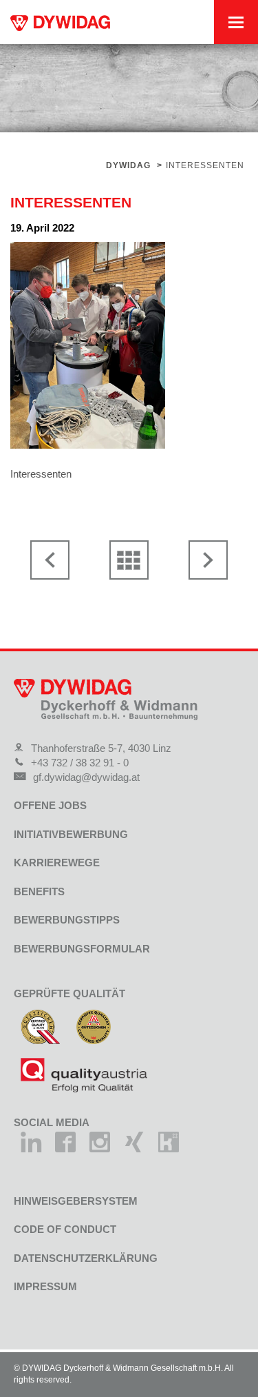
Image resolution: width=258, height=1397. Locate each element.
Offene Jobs (50, 805)
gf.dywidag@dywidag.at (86, 777)
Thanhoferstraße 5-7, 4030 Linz (101, 748)
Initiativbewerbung (71, 834)
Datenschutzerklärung (86, 1258)
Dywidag (128, 165)
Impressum (45, 1286)
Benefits (39, 891)
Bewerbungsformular (82, 949)
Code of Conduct (65, 1229)
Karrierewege (57, 862)
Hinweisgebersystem (76, 1201)
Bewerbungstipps (67, 920)
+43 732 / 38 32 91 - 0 (80, 762)
